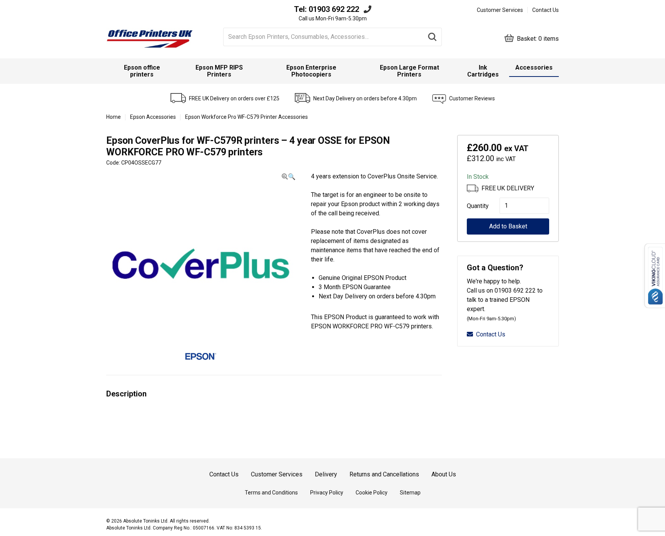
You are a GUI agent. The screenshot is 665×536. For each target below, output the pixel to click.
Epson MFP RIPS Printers (219, 71)
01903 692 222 (334, 9)
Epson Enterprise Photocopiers (311, 71)
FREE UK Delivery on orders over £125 (234, 98)
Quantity (475, 206)
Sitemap (410, 492)
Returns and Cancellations (384, 474)
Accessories (534, 67)
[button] (289, 176)
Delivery (326, 474)
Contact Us (545, 10)
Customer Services (500, 10)
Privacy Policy (326, 492)
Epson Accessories (153, 117)
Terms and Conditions (271, 492)
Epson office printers (142, 71)
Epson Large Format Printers (409, 71)
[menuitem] (142, 71)
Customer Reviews (472, 98)
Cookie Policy (372, 492)
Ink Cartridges (483, 71)
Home (113, 117)
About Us (443, 474)
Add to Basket (508, 226)
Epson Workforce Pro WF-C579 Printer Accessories (246, 117)
